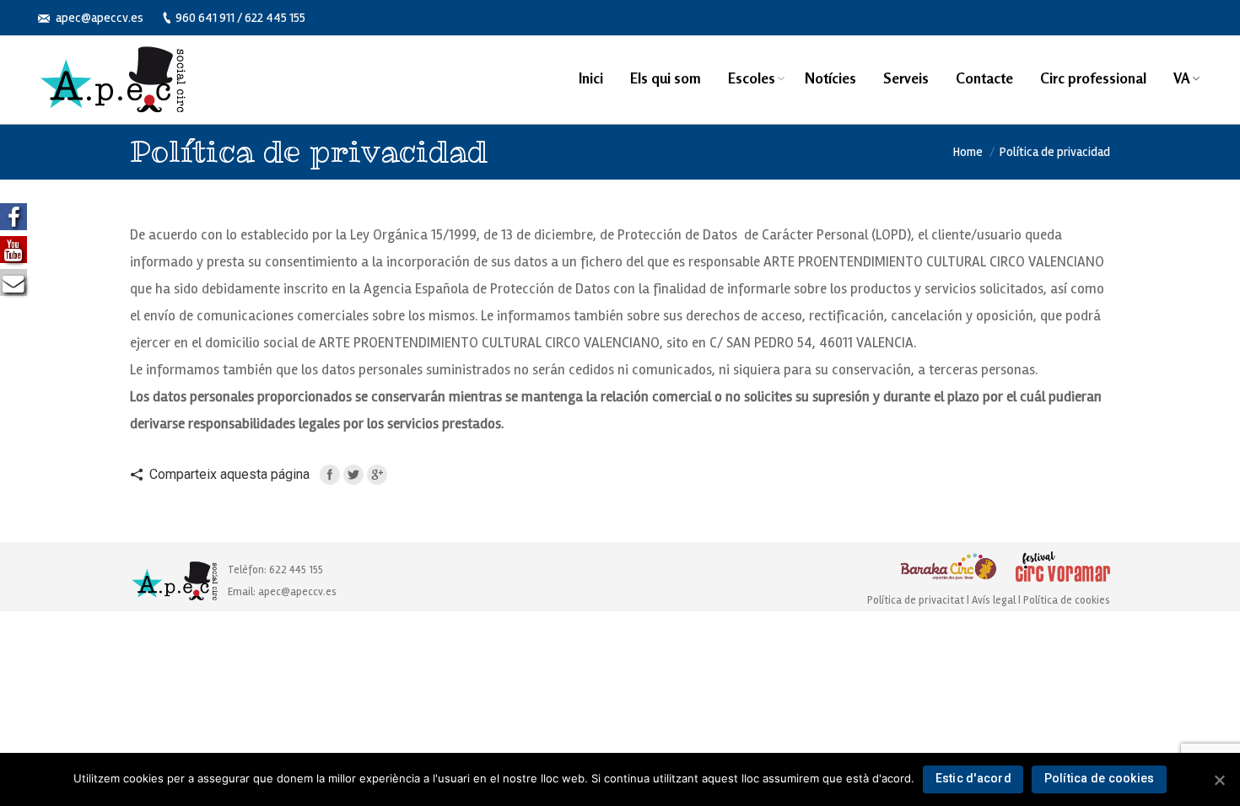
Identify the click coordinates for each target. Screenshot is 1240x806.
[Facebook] (330, 475)
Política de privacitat (915, 600)
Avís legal (995, 600)
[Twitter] (353, 475)
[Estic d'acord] (1218, 779)
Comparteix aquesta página (229, 474)
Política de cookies (1066, 600)
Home (968, 151)
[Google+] (377, 475)
